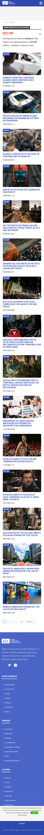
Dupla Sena (9, 805)
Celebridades (10, 685)
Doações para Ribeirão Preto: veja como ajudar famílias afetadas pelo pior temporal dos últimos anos (22, 343)
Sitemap (22, 823)
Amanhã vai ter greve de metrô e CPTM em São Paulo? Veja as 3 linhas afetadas (21, 266)
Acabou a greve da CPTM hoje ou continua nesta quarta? (21, 155)
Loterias (8, 778)
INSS (7, 756)
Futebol (7, 698)
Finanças (8, 738)
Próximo (29, 622)
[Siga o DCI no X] (9, 665)
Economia (8, 729)
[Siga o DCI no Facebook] (3, 665)
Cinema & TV (9, 689)
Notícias (8, 703)
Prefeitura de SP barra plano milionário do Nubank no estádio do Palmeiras (21, 118)
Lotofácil (8, 787)
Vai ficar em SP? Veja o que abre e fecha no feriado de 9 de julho (22, 534)
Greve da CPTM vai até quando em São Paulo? (21, 190)
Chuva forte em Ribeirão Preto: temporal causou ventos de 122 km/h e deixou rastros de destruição (21, 384)
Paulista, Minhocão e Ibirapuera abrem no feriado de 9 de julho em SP (21, 571)
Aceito (34, 813)
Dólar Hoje (9, 733)
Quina (7, 782)
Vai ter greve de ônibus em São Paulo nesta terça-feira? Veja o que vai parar (21, 228)
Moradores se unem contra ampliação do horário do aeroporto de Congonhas (18, 423)
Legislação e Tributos (12, 747)
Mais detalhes (22, 815)
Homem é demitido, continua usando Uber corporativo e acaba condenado (18, 80)
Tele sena (8, 796)
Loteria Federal (10, 800)
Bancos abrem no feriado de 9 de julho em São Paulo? (21, 608)
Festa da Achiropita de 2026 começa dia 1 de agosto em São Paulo (20, 304)
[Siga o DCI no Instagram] (15, 665)
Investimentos (10, 742)
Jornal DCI (6, 22)
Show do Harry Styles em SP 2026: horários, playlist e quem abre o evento (21, 497)
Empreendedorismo (12, 761)
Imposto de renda (11, 752)
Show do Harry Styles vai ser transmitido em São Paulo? (20, 460)
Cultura (7, 694)
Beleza (7, 712)
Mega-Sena (9, 791)
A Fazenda (8, 707)
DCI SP (6, 54)
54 (22, 622)
